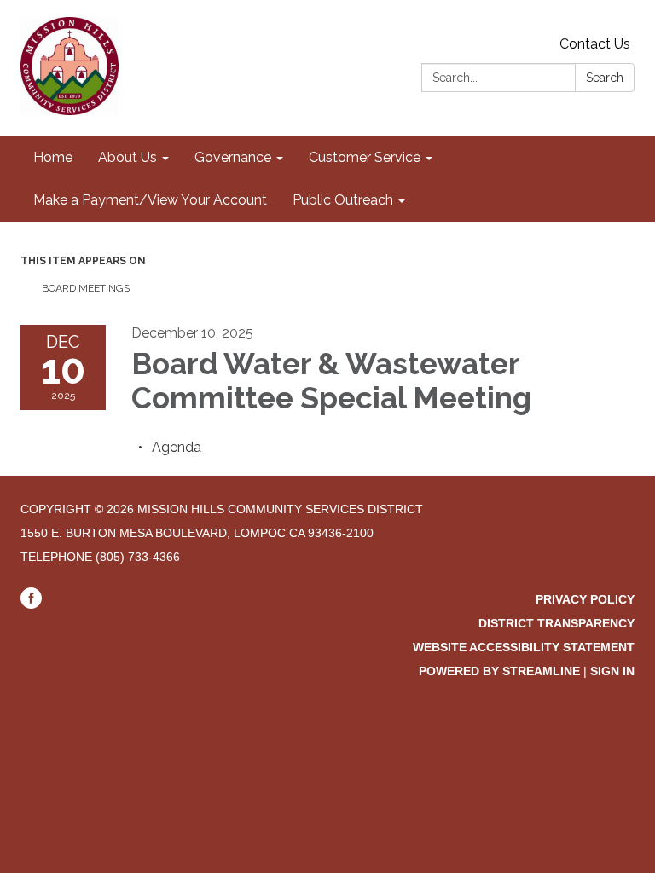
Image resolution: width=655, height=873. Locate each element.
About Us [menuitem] (127, 157)
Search (604, 77)
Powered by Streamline (499, 671)
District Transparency (556, 623)
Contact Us (594, 44)
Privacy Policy (585, 599)
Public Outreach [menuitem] (343, 200)
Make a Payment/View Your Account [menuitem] (150, 200)
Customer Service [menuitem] (364, 157)
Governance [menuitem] (232, 157)
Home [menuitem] (52, 157)
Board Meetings (86, 288)
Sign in (612, 671)
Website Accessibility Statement (524, 647)
